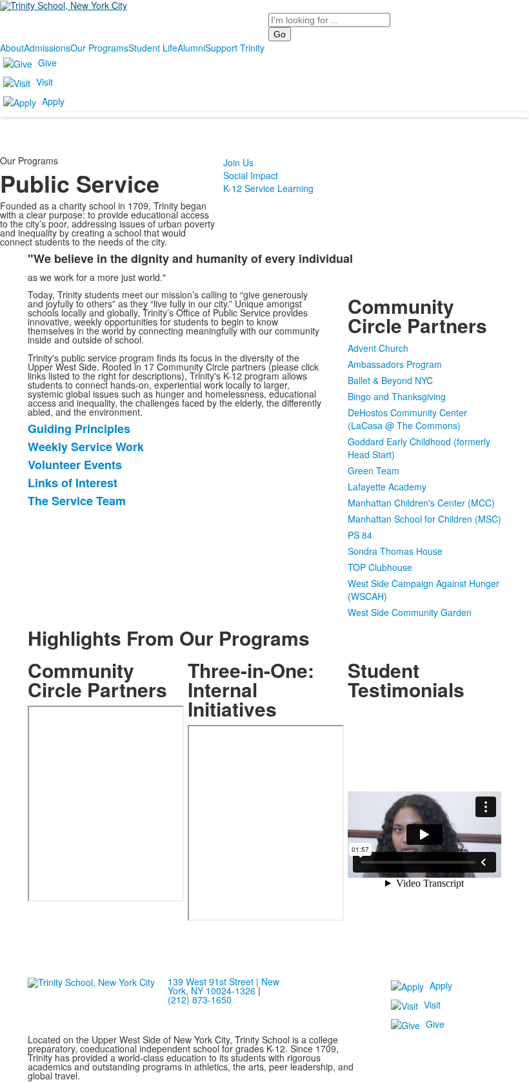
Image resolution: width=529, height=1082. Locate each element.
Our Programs (99, 47)
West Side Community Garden (410, 612)
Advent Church (378, 348)
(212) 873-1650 (200, 999)
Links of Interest (72, 482)
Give (47, 62)
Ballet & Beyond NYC (390, 380)
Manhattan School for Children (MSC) (424, 518)
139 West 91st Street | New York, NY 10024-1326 (223, 986)
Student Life (152, 47)
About (12, 47)
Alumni (191, 47)
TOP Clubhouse (380, 567)
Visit (44, 81)
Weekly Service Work (86, 446)
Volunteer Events (75, 464)
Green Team (373, 470)
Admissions (47, 47)
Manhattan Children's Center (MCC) (421, 502)
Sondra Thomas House (395, 551)
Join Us (238, 162)
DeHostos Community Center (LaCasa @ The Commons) (407, 419)
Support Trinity (234, 47)
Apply (53, 101)
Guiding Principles (79, 428)
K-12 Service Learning (268, 188)
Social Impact (250, 175)
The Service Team (77, 500)
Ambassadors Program (395, 364)
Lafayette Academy (387, 486)
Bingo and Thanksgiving (397, 396)
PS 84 (360, 534)
